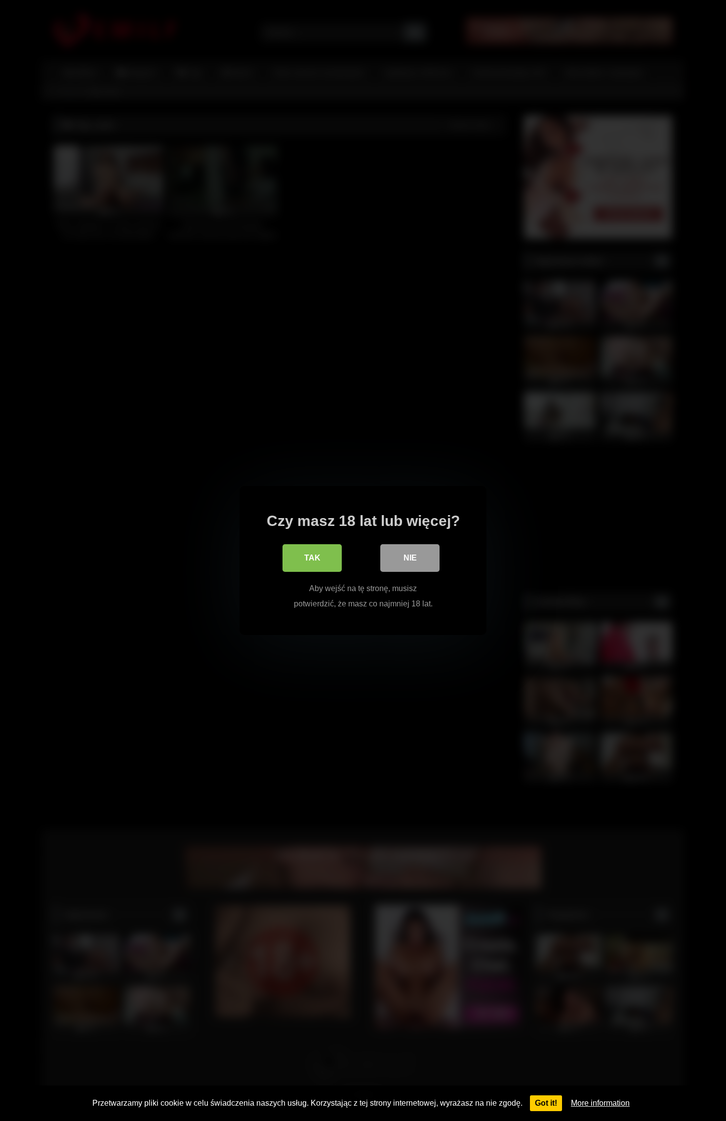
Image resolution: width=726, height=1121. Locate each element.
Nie (410, 558)
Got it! (546, 1103)
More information (600, 1103)
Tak (312, 558)
